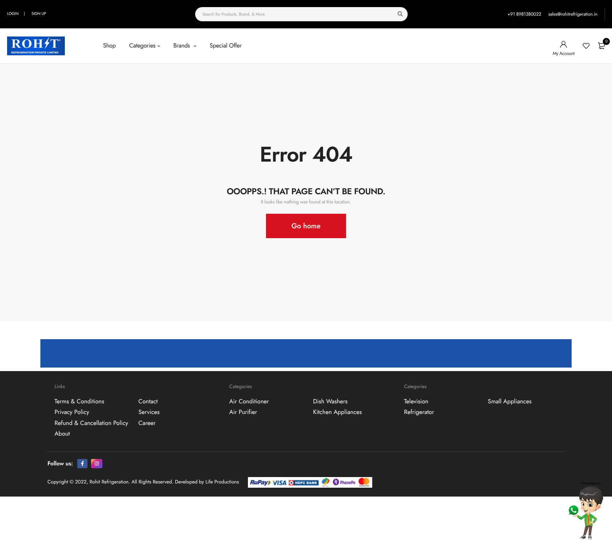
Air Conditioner (249, 401)
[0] (601, 45)
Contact (148, 401)
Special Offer (226, 45)
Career (147, 423)
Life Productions (222, 482)
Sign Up (39, 14)
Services (149, 412)
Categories (142, 45)
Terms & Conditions (79, 401)
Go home (306, 226)
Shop (109, 45)
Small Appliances (509, 401)
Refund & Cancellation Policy (91, 423)
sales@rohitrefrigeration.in (572, 14)
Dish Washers (330, 401)
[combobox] (301, 14)
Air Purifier (243, 412)
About (62, 434)
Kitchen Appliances (337, 412)
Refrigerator (419, 412)
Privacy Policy (72, 412)
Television (416, 401)
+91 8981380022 (524, 14)
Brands (182, 45)
